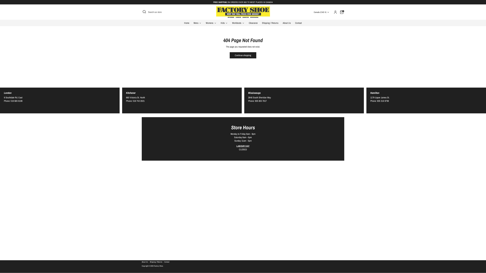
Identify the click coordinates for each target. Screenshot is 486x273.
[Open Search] (144, 11)
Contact (298, 23)
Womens (210, 23)
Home (186, 23)
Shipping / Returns (270, 23)
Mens (196, 23)
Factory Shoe (158, 266)
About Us (287, 23)
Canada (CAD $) (320, 12)
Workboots (237, 23)
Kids (223, 23)
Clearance (253, 23)
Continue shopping (243, 55)
